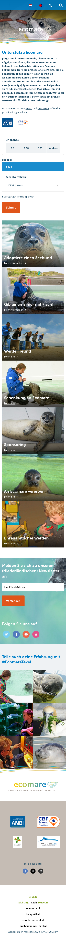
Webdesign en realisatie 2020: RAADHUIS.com (33, 931)
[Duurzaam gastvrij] (17, 842)
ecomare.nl (33, 908)
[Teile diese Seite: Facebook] (25, 871)
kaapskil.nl (33, 914)
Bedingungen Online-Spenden (18, 196)
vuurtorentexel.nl (33, 920)
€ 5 (12, 148)
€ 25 (39, 148)
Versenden (13, 601)
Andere (53, 148)
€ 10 (26, 148)
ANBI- (29, 108)
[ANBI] (17, 822)
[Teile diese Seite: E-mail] (40, 871)
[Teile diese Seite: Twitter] (33, 871)
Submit (11, 207)
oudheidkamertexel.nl (33, 926)
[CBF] (48, 822)
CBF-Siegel (43, 108)
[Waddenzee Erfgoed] (48, 842)
